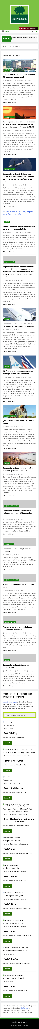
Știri (12, 544)
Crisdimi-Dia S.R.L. (21, 991)
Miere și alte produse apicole (18, 814)
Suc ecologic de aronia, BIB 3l (13, 896)
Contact (25, 1025)
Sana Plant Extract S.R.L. (23, 908)
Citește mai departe (9, 102)
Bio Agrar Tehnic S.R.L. (23, 963)
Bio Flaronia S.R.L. (21, 792)
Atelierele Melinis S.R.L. (23, 826)
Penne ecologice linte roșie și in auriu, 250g (19, 752)
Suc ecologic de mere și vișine (14, 923)
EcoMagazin (8, 80)
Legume (11, 954)
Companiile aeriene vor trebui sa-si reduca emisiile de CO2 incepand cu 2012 (17, 513)
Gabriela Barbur (9, 671)
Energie (7, 70)
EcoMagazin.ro (22, 1022)
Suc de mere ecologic (11, 868)
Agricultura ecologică (10, 702)
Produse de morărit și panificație (19, 756)
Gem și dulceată (14, 783)
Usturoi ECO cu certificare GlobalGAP (16, 951)
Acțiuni (7, 117)
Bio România (24, 1008)
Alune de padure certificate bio (14, 978)
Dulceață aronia (8, 780)
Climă (12, 117)
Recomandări (15, 506)
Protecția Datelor (16, 1025)
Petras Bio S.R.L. (21, 765)
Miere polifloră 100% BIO (12, 841)
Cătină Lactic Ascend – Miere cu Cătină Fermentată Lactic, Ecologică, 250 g (17, 810)
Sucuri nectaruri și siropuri (17, 871)
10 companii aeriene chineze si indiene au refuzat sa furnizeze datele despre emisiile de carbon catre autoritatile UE (19, 124)
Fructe (11, 728)
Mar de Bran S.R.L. (21, 881)
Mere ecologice (8, 725)
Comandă (7, 743)
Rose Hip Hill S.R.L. (22, 737)
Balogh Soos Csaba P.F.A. (24, 853)
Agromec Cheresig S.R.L (23, 936)
